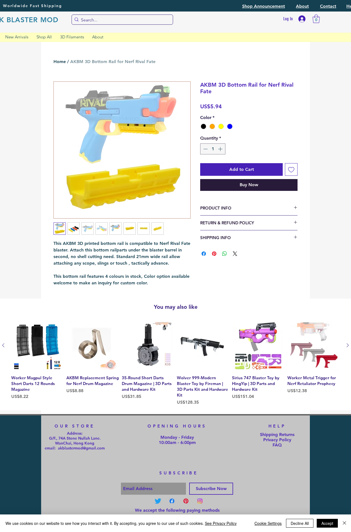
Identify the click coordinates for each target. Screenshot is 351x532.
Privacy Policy (277, 439)
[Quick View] (37, 345)
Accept (327, 523)
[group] (175, 363)
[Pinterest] (186, 501)
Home (59, 61)
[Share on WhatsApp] (224, 253)
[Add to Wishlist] (291, 169)
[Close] (344, 523)
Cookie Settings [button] (268, 523)
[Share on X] (235, 253)
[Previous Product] (3, 345)
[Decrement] (205, 149)
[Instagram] (200, 501)
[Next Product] (347, 345)
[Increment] (221, 149)
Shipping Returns (277, 434)
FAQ (277, 445)
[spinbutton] (213, 149)
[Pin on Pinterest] (214, 253)
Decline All (300, 523)
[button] (263, 6)
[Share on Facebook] (203, 253)
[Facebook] (172, 501)
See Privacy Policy (221, 523)
